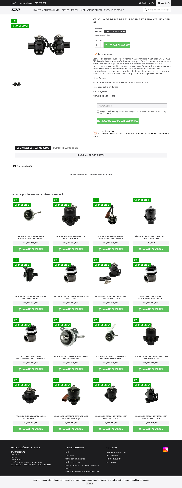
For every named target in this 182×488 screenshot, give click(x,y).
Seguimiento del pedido (116, 452)
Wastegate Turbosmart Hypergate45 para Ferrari (71, 297)
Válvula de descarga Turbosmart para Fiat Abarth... (31, 297)
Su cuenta (111, 447)
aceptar (90, 483)
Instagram (165, 449)
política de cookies (141, 480)
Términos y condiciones (75, 459)
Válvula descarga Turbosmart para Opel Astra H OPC (151, 357)
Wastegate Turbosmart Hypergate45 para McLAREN (151, 297)
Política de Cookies (73, 462)
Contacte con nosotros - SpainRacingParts (82, 472)
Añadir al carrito (117, 44)
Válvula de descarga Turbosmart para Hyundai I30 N (111, 297)
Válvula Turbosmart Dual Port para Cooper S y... (71, 237)
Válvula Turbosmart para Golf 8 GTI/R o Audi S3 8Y (151, 237)
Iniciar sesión (112, 456)
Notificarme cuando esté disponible (117, 121)
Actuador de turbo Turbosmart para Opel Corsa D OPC (111, 357)
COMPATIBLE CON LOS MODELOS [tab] (33, 148)
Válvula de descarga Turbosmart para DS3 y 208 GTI (111, 417)
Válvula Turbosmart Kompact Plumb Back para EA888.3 (111, 237)
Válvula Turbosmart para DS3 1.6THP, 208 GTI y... (31, 417)
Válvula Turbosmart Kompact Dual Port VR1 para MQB (71, 417)
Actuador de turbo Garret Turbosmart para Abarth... (31, 237)
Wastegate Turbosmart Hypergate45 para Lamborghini (31, 357)
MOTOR (75, 10)
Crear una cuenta (113, 459)
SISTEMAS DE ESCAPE (114, 10)
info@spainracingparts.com (39, 465)
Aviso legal (70, 456)
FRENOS (65, 10)
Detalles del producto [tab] (65, 148)
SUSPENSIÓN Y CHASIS (91, 10)
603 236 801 (40, 3)
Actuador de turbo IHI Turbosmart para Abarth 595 (71, 357)
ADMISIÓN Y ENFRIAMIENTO (46, 10)
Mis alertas (111, 462)
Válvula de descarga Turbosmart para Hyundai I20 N (151, 417)
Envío (67, 452)
